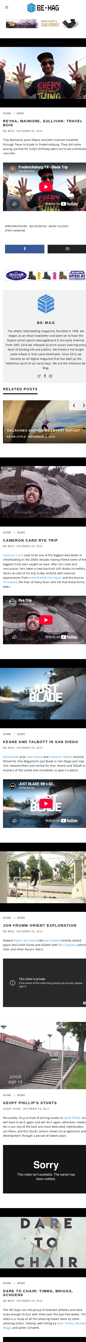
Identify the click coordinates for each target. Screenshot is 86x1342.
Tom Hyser (54, 577)
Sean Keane (34, 757)
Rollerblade (37, 577)
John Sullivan (59, 226)
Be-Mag (8, 131)
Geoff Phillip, (72, 1118)
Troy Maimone (16, 230)
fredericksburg (17, 226)
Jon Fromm (52, 940)
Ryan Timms (65, 1323)
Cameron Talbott (61, 757)
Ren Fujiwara (67, 945)
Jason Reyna (39, 226)
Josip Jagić (12, 1108)
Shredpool (10, 582)
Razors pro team (25, 940)
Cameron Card (13, 555)
